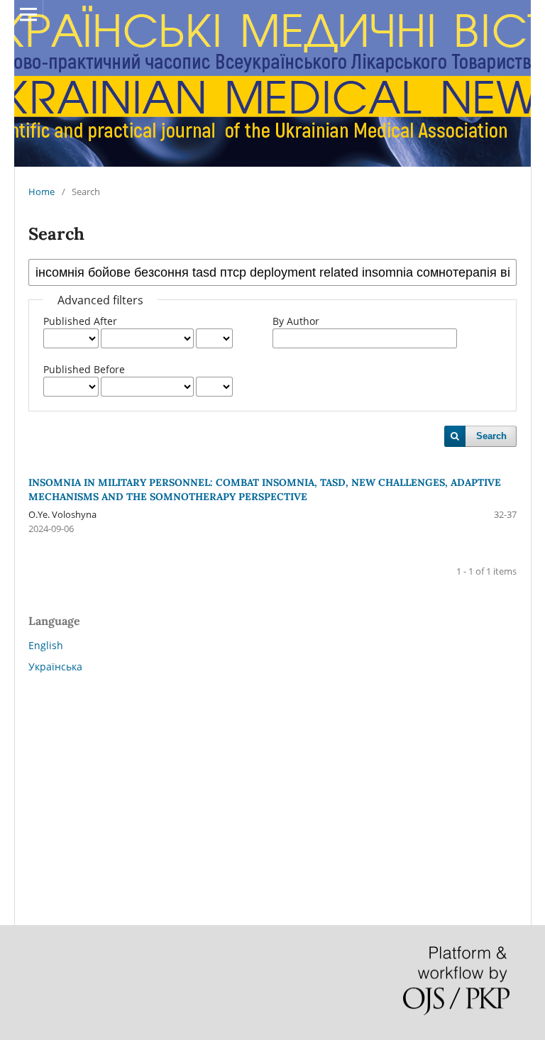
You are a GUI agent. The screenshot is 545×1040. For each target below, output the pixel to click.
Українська (55, 666)
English (45, 645)
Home (41, 191)
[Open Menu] (28, 14)
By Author (295, 321)
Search (491, 436)
